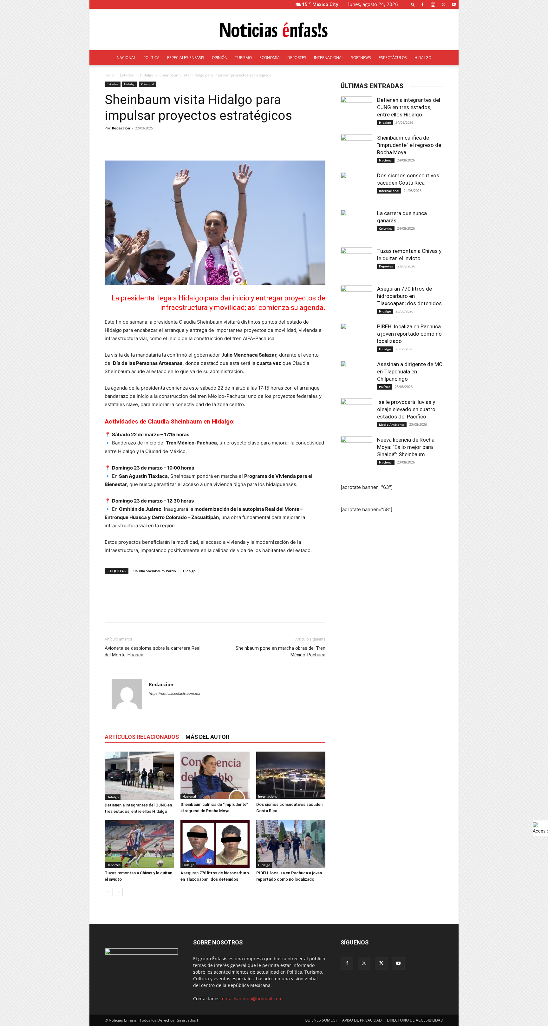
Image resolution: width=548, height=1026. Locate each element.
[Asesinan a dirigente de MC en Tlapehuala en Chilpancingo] (356, 376)
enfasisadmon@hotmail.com (252, 999)
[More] (265, 142)
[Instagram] (433, 4)
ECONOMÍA (269, 57)
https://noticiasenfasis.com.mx (174, 693)
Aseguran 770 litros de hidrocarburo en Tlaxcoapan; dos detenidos (410, 296)
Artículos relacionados (142, 736)
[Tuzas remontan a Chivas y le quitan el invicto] (139, 844)
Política (384, 387)
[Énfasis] (274, 30)
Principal (147, 84)
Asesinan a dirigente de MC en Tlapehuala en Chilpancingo (409, 371)
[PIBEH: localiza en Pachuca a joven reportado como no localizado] (290, 844)
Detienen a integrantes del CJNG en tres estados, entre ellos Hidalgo (408, 107)
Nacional (189, 796)
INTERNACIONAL (328, 57)
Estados (127, 75)
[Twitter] (443, 4)
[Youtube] (454, 4)
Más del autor (207, 736)
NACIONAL (126, 57)
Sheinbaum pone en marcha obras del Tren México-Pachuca (280, 651)
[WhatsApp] (154, 609)
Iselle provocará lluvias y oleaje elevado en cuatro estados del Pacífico (406, 409)
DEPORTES (296, 57)
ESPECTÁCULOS (393, 57)
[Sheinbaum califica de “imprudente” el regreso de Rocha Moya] (215, 775)
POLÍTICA (151, 57)
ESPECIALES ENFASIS (185, 57)
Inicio (109, 75)
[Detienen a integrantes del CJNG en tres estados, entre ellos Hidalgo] (139, 775)
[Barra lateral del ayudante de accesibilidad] (540, 828)
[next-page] (119, 892)
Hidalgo (146, 75)
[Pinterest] (140, 609)
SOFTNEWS (361, 57)
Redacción (121, 128)
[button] (413, 4)
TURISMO (243, 57)
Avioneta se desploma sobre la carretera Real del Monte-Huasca (152, 651)
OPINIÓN (219, 57)
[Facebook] (422, 4)
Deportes (114, 865)
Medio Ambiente (392, 424)
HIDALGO (422, 57)
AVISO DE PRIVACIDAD (362, 1020)
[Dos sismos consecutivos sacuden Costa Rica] (290, 775)
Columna (386, 228)
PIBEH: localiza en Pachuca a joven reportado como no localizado (409, 333)
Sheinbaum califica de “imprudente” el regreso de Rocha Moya (409, 145)
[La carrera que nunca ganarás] (356, 225)
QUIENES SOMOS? (321, 1020)
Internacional (268, 796)
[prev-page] (109, 892)
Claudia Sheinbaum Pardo (154, 571)
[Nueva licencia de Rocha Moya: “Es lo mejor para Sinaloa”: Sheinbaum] (356, 452)
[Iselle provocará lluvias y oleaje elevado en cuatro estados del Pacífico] (356, 414)
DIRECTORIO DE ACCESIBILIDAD (415, 1020)
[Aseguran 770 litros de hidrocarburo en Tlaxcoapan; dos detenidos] (215, 844)
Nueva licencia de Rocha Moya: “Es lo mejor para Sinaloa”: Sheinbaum (405, 447)
